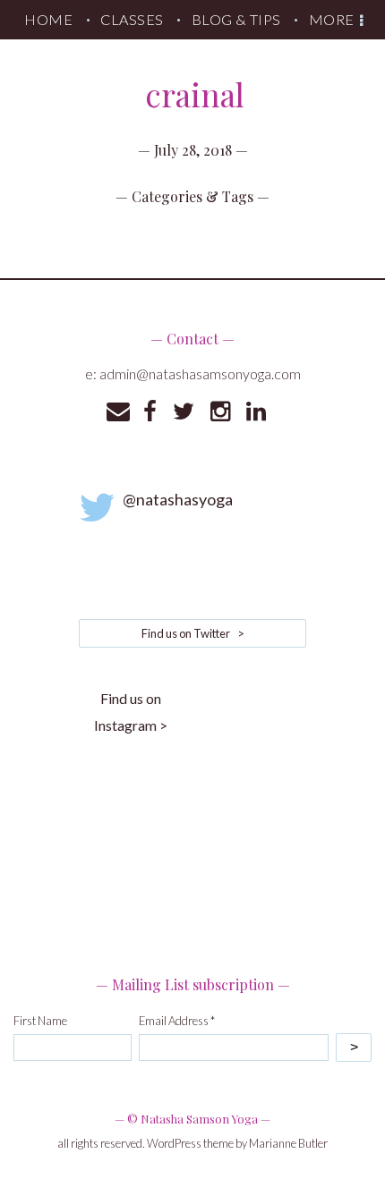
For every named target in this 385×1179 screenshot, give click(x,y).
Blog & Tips (236, 19)
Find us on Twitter (192, 633)
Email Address (177, 1021)
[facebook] (150, 411)
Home (48, 19)
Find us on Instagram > (130, 712)
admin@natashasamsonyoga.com (200, 373)
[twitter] (183, 411)
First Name (40, 1021)
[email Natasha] (118, 411)
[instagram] (220, 411)
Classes (131, 19)
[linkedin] (256, 411)
